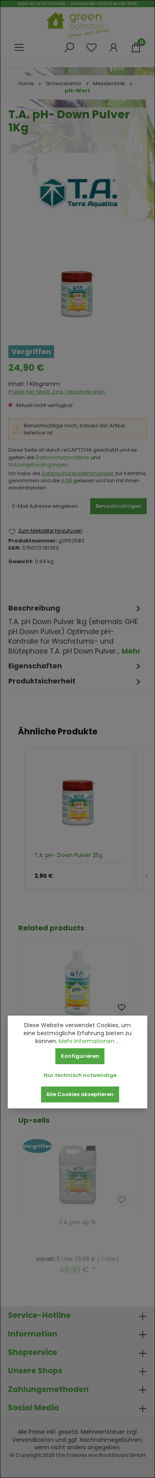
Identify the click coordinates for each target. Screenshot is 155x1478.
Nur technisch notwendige (80, 1075)
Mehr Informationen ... (89, 1041)
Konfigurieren (80, 1056)
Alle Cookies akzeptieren (80, 1094)
